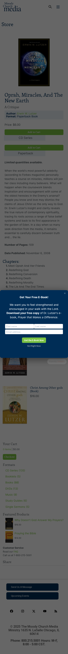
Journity (61, 361)
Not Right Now (34, 345)
